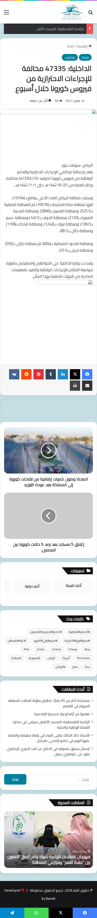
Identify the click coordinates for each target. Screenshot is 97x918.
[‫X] (75, 374)
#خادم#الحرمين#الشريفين (46, 632)
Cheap (73, 649)
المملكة (16, 658)
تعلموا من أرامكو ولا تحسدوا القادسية (62, 714)
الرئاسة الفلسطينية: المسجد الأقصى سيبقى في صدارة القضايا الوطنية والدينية (51, 725)
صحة (70, 46)
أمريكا (66, 658)
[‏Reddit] (26, 374)
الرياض (51, 658)
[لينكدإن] (63, 374)
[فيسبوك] (87, 374)
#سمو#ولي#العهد (45, 640)
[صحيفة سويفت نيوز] (72, 12)
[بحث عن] (90, 14)
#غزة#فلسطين (17, 640)
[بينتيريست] (38, 374)
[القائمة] (6, 14)
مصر (75, 667)
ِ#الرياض (60, 667)
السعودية (34, 658)
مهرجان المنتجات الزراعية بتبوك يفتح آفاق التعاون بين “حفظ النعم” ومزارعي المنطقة (49, 859)
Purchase (83, 658)
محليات (70, 57)
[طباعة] (75, 385)
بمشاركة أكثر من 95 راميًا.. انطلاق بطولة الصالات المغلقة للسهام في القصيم (49, 703)
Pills (26, 649)
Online (56, 649)
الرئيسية (82, 46)
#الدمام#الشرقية (79, 632)
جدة (87, 667)
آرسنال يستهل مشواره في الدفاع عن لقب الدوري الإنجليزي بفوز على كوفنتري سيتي (48, 751)
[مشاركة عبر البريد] (87, 385)
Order (41, 649)
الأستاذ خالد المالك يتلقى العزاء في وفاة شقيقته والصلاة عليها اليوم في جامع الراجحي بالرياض (49, 738)
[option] (48, 839)
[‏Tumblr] (51, 374)
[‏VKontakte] (14, 374)
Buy (87, 649)
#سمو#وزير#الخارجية (77, 640)
